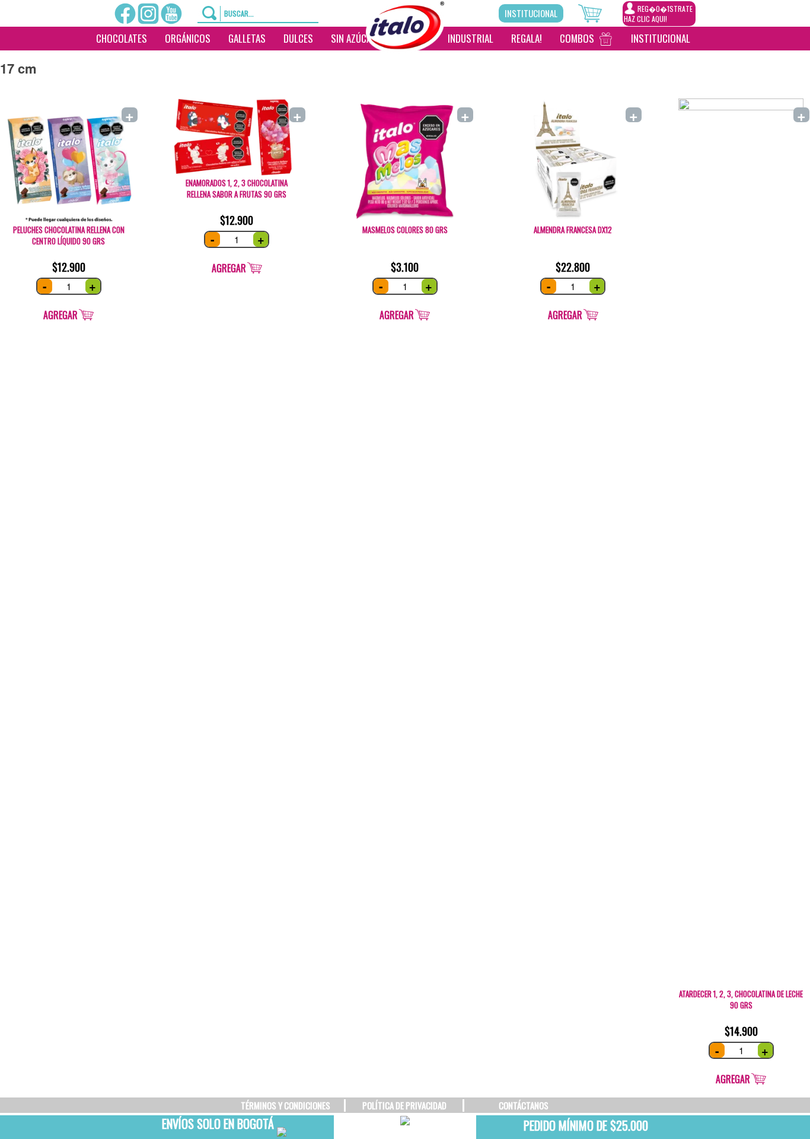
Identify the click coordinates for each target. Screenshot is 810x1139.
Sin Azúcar (354, 38)
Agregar (60, 315)
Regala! (526, 38)
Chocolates (121, 38)
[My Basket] (600, 12)
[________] (402, 62)
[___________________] (708, 38)
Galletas (247, 38)
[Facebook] (125, 13)
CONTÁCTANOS (523, 1105)
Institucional (531, 13)
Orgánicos (188, 38)
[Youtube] (171, 13)
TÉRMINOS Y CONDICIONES (285, 1105)
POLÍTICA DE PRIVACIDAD (404, 1105)
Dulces (298, 38)
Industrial (470, 38)
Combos (577, 38)
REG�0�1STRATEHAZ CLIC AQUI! (658, 14)
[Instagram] (148, 13)
